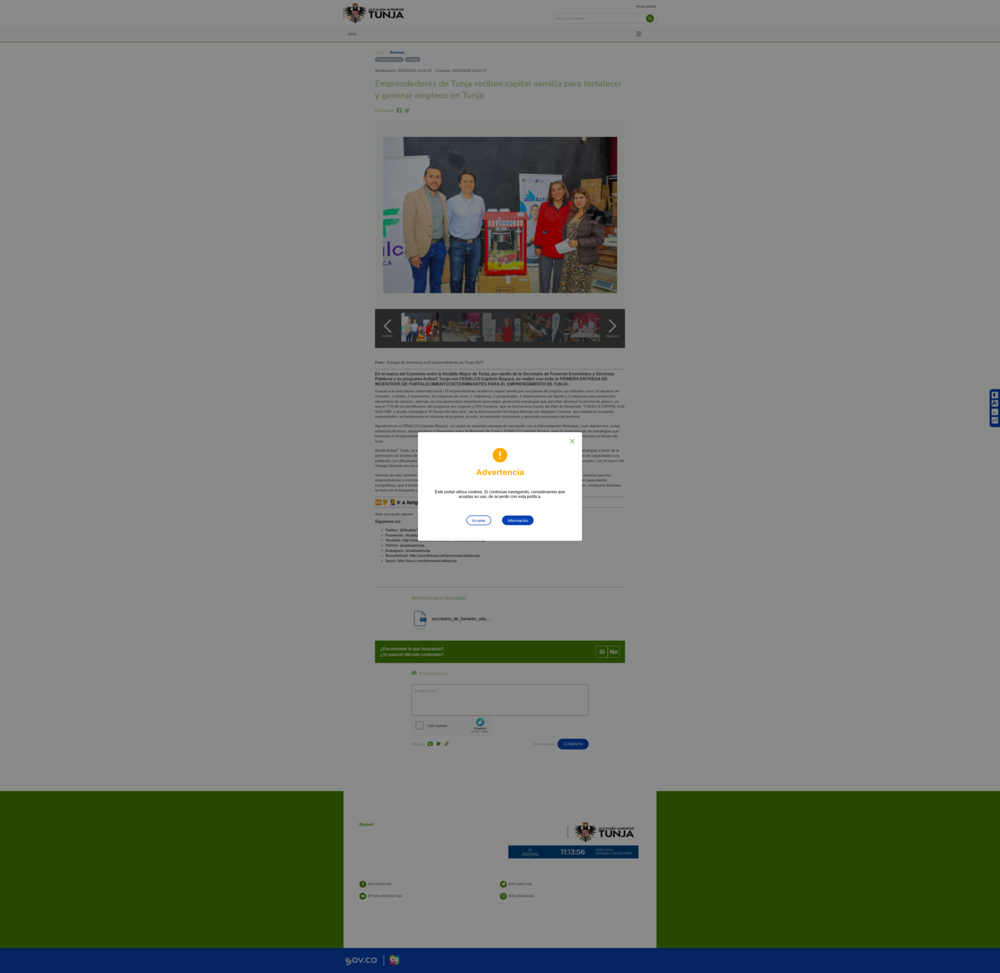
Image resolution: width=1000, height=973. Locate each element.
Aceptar (478, 520)
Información (518, 520)
